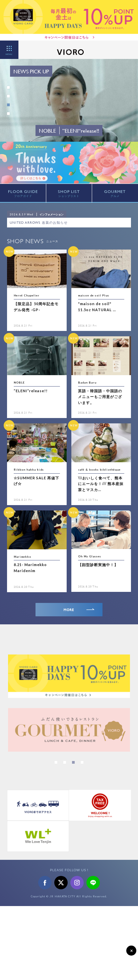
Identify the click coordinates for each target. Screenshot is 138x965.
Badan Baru (87, 382)
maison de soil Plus (93, 295)
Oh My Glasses (89, 556)
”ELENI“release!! (31, 391)
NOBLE (19, 382)
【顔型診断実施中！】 (98, 564)
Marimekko (22, 556)
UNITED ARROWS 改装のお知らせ (39, 222)
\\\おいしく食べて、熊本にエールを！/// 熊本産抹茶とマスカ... (101, 484)
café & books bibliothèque (99, 469)
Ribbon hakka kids (29, 469)
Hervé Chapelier (27, 295)
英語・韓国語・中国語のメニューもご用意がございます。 (100, 397)
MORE (69, 609)
